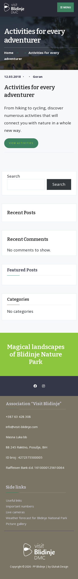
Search (13, 176)
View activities (21, 143)
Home (8, 53)
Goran (37, 76)
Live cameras (15, 512)
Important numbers (20, 506)
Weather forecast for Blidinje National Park (36, 518)
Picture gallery (16, 524)
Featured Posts (22, 269)
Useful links (14, 500)
